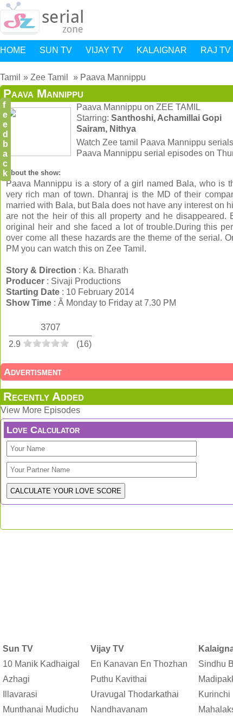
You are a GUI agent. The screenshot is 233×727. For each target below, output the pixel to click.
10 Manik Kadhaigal (41, 663)
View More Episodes (40, 410)
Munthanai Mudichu (41, 709)
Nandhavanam (118, 709)
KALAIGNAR (162, 50)
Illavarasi (20, 694)
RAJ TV (215, 50)
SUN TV (56, 50)
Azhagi (16, 679)
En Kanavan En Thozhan (138, 663)
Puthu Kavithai (118, 679)
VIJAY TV (104, 50)
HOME (13, 50)
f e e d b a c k (5, 139)
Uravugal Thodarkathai (134, 694)
